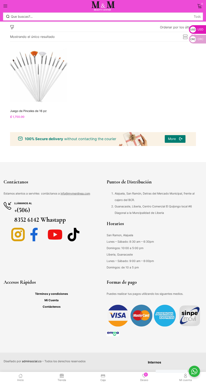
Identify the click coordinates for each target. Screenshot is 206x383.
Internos (154, 362)
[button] (178, 27)
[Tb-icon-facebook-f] (36, 234)
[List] (185, 37)
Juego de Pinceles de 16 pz (28, 111)
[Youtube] (55, 234)
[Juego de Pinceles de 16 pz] (38, 76)
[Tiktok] (73, 234)
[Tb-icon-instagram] (18, 234)
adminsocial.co (31, 361)
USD (196, 29)
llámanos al (23, 203)
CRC (196, 39)
